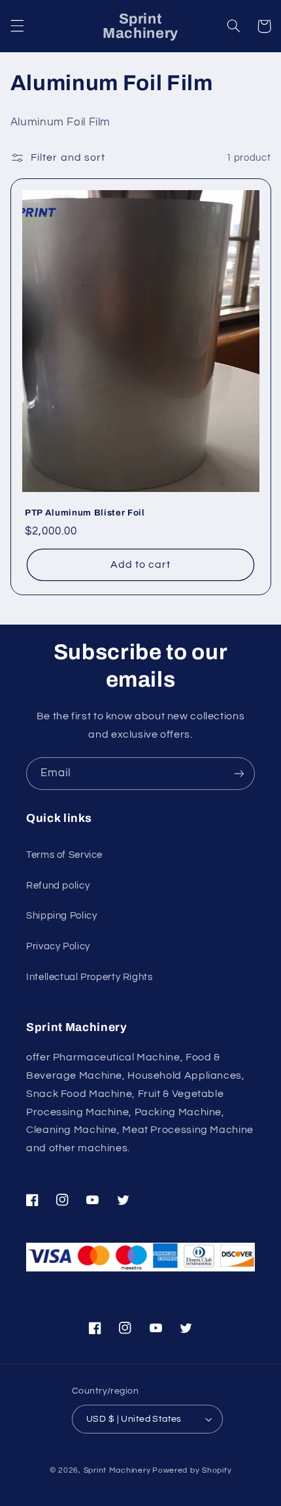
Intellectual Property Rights (89, 977)
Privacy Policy (58, 946)
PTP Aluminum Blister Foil (85, 512)
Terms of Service (64, 855)
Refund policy (58, 886)
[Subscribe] (239, 773)
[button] (17, 26)
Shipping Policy (61, 916)
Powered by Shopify (191, 1470)
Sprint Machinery (117, 1470)
